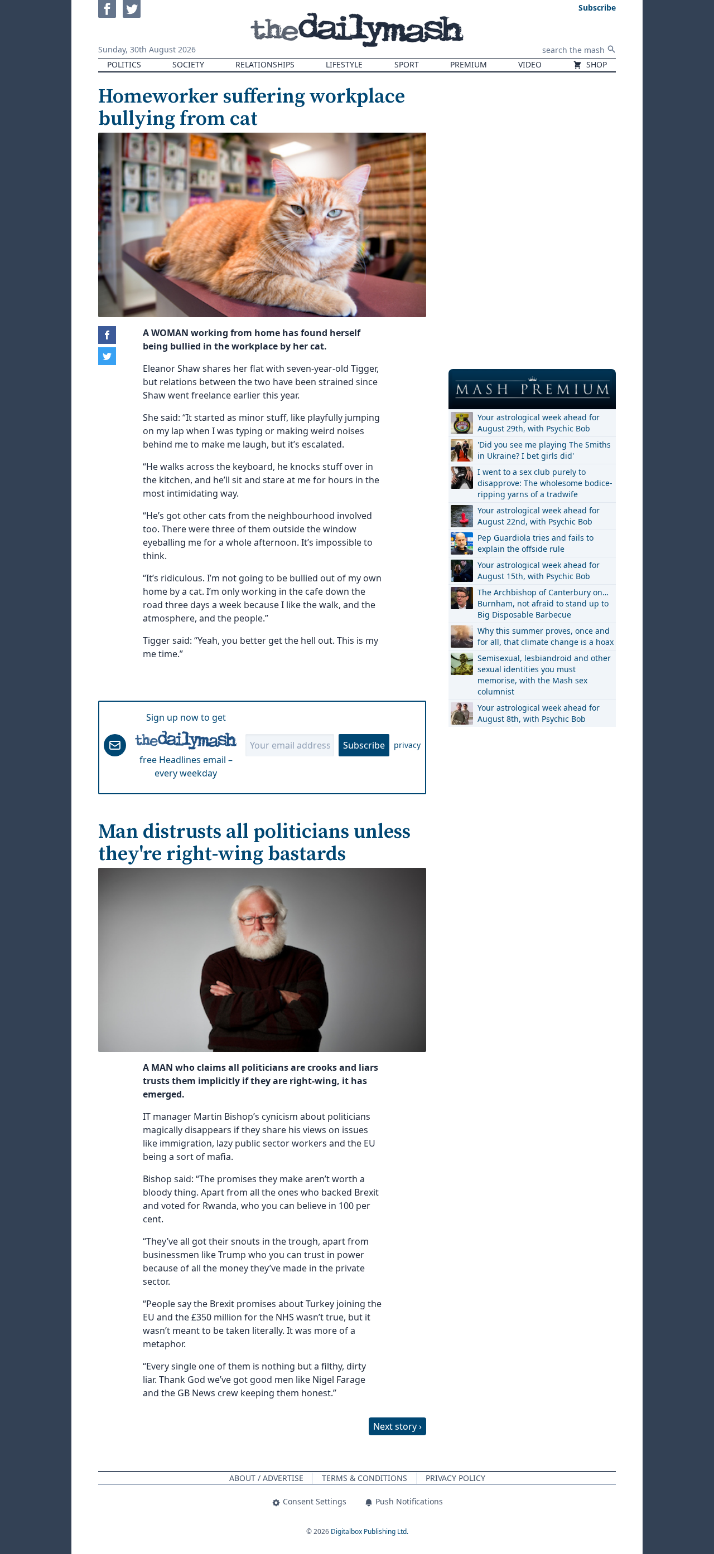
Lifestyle (344, 64)
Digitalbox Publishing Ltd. (369, 1531)
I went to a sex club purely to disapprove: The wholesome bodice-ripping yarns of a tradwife (544, 483)
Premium (468, 64)
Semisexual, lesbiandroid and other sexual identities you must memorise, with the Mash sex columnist (544, 675)
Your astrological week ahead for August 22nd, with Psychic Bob (538, 516)
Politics (124, 64)
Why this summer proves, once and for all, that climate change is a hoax (545, 636)
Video (530, 64)
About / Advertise (266, 1478)
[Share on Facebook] (107, 335)
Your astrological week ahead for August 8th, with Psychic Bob (538, 713)
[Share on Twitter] (107, 356)
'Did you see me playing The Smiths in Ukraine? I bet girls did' (544, 450)
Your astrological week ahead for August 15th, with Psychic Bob (538, 570)
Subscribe (364, 745)
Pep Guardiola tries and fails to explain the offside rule (535, 543)
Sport (406, 64)
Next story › (397, 1426)
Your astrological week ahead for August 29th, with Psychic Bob (538, 423)
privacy (407, 745)
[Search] (611, 49)
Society (188, 64)
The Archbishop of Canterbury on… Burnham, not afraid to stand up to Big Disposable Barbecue (543, 603)
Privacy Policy (455, 1478)
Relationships (265, 64)
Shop (595, 64)
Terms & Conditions (364, 1478)
